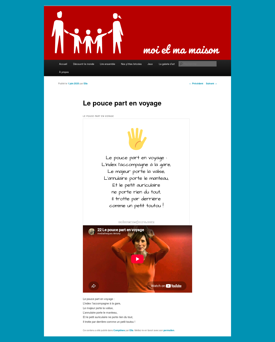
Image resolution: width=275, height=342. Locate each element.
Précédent (196, 83)
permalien (169, 330)
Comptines (119, 330)
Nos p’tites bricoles (131, 64)
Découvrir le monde (83, 64)
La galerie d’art (167, 64)
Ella (86, 83)
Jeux (150, 64)
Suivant (211, 83)
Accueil (63, 64)
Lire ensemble (107, 64)
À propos (64, 72)
